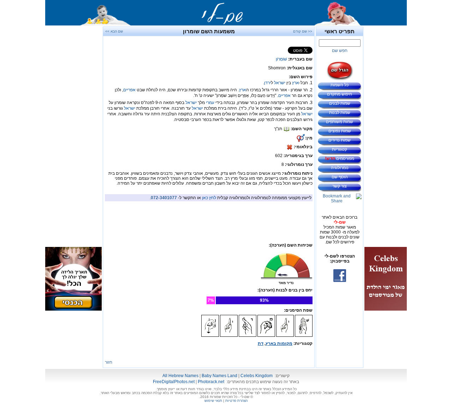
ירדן (267, 82)
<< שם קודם (302, 31)
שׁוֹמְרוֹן (281, 59)
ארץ (295, 82)
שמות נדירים (339, 140)
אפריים (129, 89)
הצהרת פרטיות (236, 401)
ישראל (279, 82)
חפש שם (339, 50)
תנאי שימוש (213, 401)
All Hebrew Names (180, 375)
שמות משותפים (339, 121)
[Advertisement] (385, 133)
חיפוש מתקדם (339, 94)
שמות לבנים (339, 103)
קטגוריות (339, 149)
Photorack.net (211, 381)
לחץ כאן (209, 197)
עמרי (210, 102)
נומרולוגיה (340, 167)
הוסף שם (340, 176)
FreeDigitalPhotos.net (174, 381)
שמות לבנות (339, 112)
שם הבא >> (114, 31)
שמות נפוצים (339, 130)
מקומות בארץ (279, 343)
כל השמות (340, 84)
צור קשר (339, 186)
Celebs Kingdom (256, 375)
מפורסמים (339, 158)
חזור (108, 362)
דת (260, 343)
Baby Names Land (219, 375)
